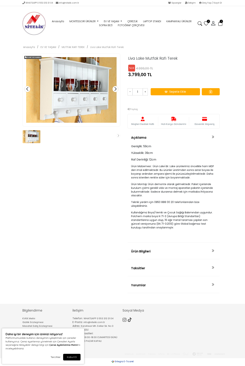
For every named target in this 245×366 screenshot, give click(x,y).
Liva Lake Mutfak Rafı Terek (107, 47)
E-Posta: (77, 322)
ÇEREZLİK (132, 21)
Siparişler (176, 2)
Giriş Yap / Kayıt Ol (211, 2)
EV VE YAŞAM (112, 21)
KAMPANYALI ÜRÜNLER (179, 21)
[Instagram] (125, 319)
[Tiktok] (130, 319)
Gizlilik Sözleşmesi (32, 322)
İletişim (192, 2)
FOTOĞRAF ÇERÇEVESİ (131, 25)
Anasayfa (58, 21)
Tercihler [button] (55, 357)
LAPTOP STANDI (152, 21)
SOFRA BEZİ (105, 25)
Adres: (76, 326)
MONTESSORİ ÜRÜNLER (82, 21)
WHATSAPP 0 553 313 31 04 (39, 2)
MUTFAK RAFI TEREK (73, 47)
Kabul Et (72, 357)
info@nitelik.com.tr (69, 2)
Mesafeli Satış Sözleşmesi (37, 326)
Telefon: (77, 318)
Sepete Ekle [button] (177, 92)
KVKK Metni (28, 318)
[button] (220, 23)
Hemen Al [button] (173, 101)
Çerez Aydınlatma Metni (63, 344)
